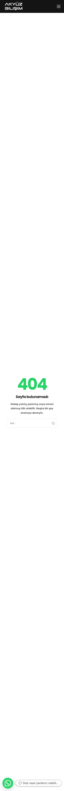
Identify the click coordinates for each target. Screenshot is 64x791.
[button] (7, 783)
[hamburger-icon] (58, 6)
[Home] (13, 6)
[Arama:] (32, 423)
